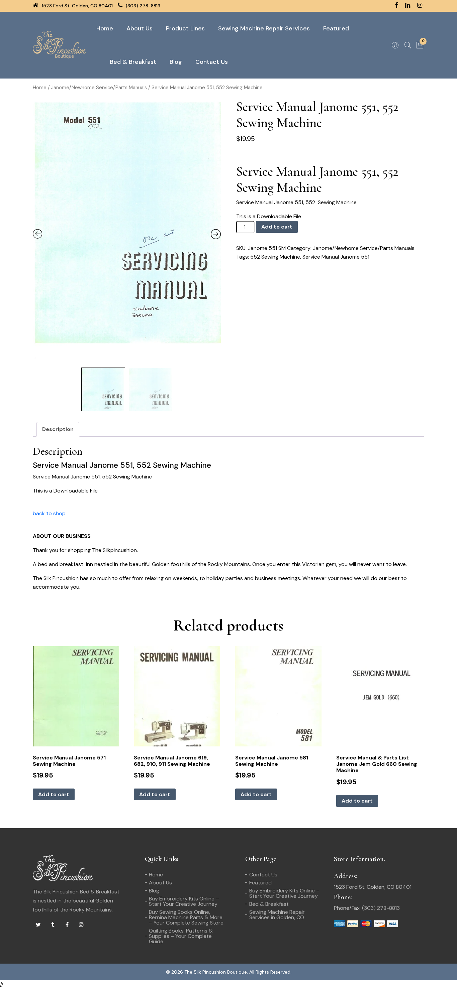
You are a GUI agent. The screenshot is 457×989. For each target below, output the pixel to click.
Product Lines (185, 28)
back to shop (49, 513)
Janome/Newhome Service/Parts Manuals (99, 87)
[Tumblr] (52, 925)
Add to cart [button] (53, 794)
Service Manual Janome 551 (335, 256)
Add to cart (276, 226)
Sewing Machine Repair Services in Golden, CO (277, 914)
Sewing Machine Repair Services (264, 28)
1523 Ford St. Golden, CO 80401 (76, 6)
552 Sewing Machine (275, 256)
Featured (336, 28)
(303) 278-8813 (142, 6)
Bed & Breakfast (133, 62)
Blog (176, 62)
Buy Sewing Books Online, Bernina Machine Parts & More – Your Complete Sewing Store (186, 917)
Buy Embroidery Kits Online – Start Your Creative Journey (184, 901)
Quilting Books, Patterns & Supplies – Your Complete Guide (181, 936)
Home (104, 28)
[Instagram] (81, 925)
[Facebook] (67, 925)
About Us (139, 28)
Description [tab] (58, 429)
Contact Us (211, 62)
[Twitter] (38, 925)
